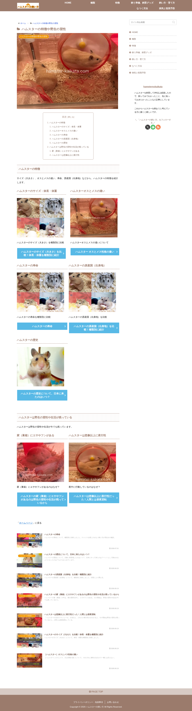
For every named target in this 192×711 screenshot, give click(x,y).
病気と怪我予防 (139, 73)
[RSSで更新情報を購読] (158, 127)
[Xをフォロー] (147, 127)
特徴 (134, 46)
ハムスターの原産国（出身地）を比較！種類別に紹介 (94, 328)
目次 (64, 117)
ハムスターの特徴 (57, 122)
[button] (173, 22)
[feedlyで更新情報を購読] (153, 127)
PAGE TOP (97, 691)
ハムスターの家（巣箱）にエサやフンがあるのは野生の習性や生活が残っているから (42, 499)
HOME (135, 32)
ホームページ (26, 523)
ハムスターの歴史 (60, 143)
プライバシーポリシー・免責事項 (88, 702)
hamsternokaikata (152, 86)
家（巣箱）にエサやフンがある (65, 151)
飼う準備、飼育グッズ (142, 52)
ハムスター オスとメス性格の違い (94, 251)
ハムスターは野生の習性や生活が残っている (69, 147)
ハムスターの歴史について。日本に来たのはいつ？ (42, 395)
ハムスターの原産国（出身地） (65, 139)
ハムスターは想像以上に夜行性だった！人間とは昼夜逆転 (94, 498)
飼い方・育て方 (139, 59)
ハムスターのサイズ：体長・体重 (66, 127)
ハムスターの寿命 (60, 135)
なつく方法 (137, 66)
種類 (134, 39)
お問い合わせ (113, 702)
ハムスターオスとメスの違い (64, 131)
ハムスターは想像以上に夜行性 (65, 155)
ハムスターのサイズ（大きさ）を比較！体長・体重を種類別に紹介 (41, 253)
